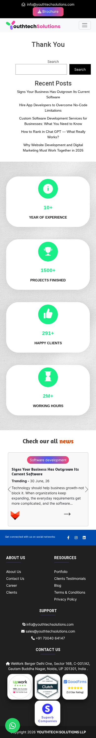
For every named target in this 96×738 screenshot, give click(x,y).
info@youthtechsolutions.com (50, 4)
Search (53, 61)
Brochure (50, 11)
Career (11, 585)
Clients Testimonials (70, 578)
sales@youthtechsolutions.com (50, 631)
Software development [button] (48, 460)
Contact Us (15, 578)
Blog (57, 585)
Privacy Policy (65, 599)
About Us (13, 571)
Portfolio (60, 571)
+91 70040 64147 (50, 638)
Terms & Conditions (69, 592)
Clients (11, 592)
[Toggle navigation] (85, 25)
